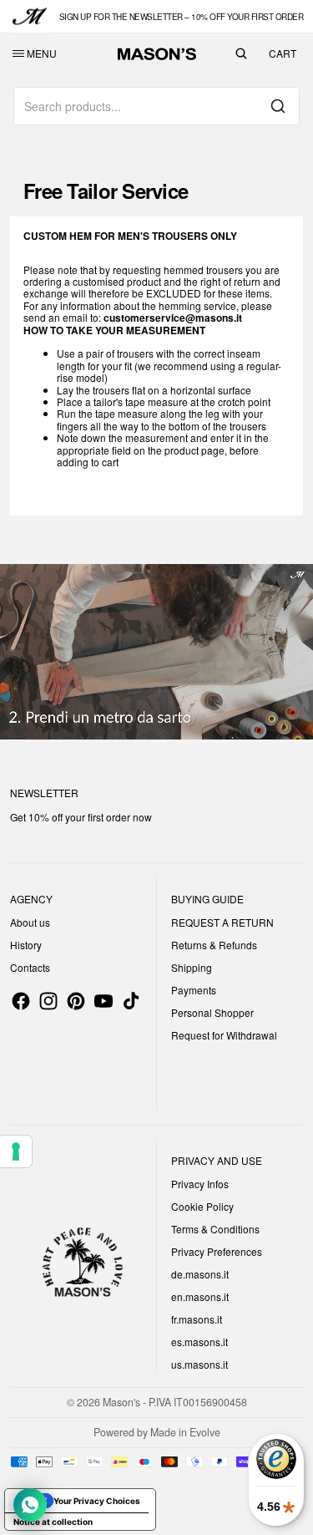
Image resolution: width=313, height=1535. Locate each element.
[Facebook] (21, 1001)
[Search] (278, 106)
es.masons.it (199, 1341)
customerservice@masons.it (172, 317)
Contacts (30, 967)
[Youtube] (103, 1001)
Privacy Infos (200, 1184)
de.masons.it (200, 1274)
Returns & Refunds (214, 945)
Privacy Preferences (216, 1251)
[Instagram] (48, 1001)
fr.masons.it (196, 1319)
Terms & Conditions (215, 1229)
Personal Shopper (212, 1012)
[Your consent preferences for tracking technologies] (16, 1151)
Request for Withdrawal (224, 1035)
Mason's (123, 1402)
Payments (193, 990)
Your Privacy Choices (96, 1501)
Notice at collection (53, 1522)
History (26, 945)
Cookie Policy (202, 1206)
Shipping (191, 967)
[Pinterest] (76, 1001)
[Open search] (241, 53)
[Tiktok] (131, 1001)
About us (30, 922)
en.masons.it (200, 1296)
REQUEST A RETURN (222, 922)
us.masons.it (199, 1364)
